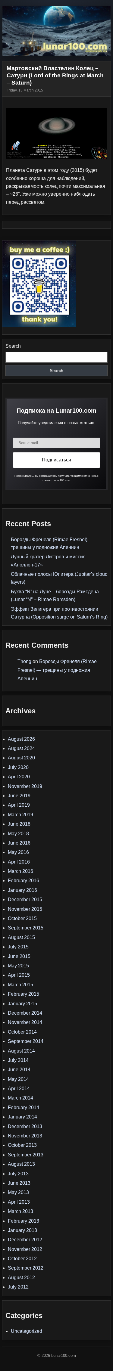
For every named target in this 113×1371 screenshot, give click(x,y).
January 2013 (22, 1230)
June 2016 (19, 842)
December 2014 (25, 1013)
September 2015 (25, 927)
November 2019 (25, 786)
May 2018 (18, 833)
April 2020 (19, 776)
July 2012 (18, 1286)
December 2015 (25, 899)
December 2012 (25, 1239)
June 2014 (19, 1069)
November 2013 (25, 1135)
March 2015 (20, 984)
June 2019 (19, 795)
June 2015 (19, 956)
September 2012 (25, 1267)
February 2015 (23, 994)
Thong (24, 661)
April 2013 (19, 1202)
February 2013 (23, 1221)
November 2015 (25, 909)
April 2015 (19, 975)
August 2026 (21, 739)
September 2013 (25, 1154)
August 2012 (21, 1277)
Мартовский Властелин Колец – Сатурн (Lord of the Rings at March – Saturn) (55, 75)
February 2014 (23, 1107)
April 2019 (19, 805)
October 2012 (22, 1258)
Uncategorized (26, 1331)
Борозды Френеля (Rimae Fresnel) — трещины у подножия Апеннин (57, 670)
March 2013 (20, 1211)
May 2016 (18, 852)
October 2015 (22, 918)
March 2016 (20, 871)
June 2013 (19, 1183)
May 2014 (18, 1079)
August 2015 (21, 937)
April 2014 (19, 1088)
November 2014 (25, 1022)
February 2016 (23, 880)
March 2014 (20, 1097)
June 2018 (19, 824)
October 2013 (22, 1145)
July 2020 (18, 767)
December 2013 (25, 1126)
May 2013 (18, 1192)
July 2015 (18, 946)
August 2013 (21, 1164)
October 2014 (22, 1031)
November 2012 (25, 1249)
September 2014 (25, 1041)
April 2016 (19, 861)
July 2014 (18, 1060)
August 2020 (21, 757)
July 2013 (18, 1173)
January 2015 (22, 1003)
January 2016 (22, 890)
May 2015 (18, 965)
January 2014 (22, 1116)
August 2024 (21, 748)
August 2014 (21, 1050)
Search (13, 346)
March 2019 (20, 814)
